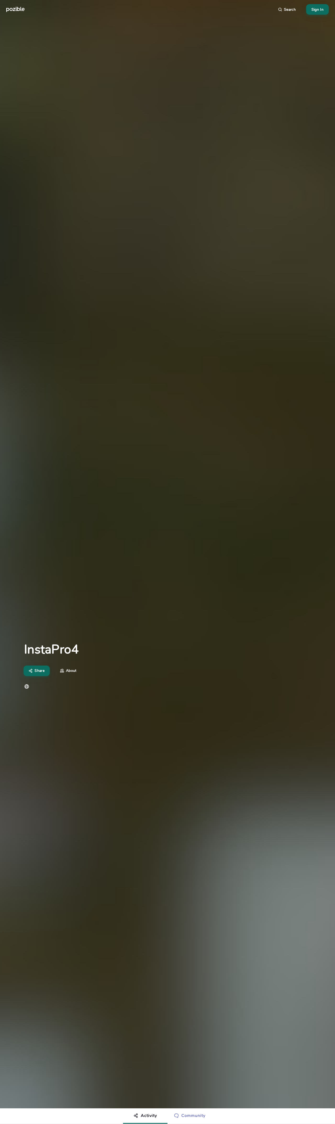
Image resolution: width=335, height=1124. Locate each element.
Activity (149, 1116)
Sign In (317, 9)
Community (193, 1116)
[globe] (27, 686)
